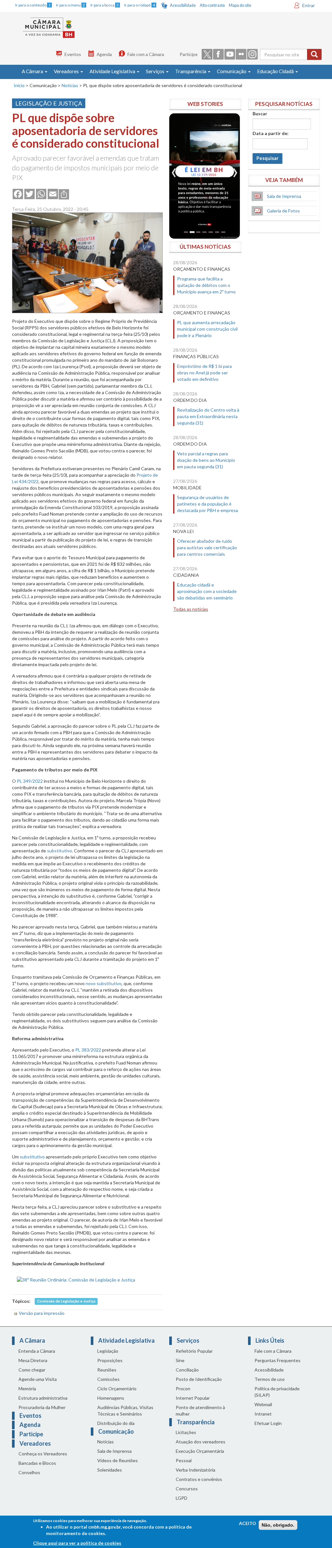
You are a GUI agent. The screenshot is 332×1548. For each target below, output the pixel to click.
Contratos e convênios (199, 1479)
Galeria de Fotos (283, 210)
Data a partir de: (271, 133)
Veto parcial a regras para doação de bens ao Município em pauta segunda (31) (206, 460)
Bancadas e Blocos (37, 1463)
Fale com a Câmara (145, 54)
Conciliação (187, 1369)
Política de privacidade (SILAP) (277, 1392)
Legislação (107, 1351)
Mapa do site (240, 5)
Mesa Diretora (32, 1360)
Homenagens (110, 1398)
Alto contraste (212, 5)
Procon (183, 1388)
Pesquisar (267, 158)
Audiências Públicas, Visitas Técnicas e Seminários (125, 1411)
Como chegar (31, 1369)
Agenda (104, 54)
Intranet (263, 1414)
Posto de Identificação (199, 1379)
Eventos (73, 54)
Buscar (260, 113)
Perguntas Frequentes (278, 1360)
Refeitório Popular (194, 1351)
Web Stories (205, 103)
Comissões (108, 1379)
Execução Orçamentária (200, 1451)
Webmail (263, 1404)
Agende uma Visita (37, 1379)
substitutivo (59, 850)
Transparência (191, 71)
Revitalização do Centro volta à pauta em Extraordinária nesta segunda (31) (208, 416)
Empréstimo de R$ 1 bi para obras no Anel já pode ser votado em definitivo (204, 372)
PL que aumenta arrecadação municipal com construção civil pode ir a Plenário (207, 329)
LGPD (181, 1498)
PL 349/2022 (30, 781)
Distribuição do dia (116, 1423)
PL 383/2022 (88, 1050)
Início (19, 85)
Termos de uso (270, 1379)
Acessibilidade (182, 5)
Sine (180, 1360)
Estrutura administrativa (42, 1398)
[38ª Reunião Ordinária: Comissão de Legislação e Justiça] (76, 1279)
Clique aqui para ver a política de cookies (77, 1543)
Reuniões (106, 1369)
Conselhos (29, 1472)
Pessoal (184, 1460)
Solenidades (109, 1470)
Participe (188, 54)
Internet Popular (193, 1398)
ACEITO (247, 1523)
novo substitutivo (104, 983)
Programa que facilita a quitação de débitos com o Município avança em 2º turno (206, 285)
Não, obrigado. (278, 1525)
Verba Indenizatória (195, 1470)
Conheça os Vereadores (42, 1453)
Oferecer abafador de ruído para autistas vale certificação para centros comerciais (207, 547)
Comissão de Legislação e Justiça (66, 1301)
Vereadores (67, 71)
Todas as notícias (190, 609)
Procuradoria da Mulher (41, 1407)
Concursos (187, 1488)
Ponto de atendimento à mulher (200, 1411)
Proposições (110, 1360)
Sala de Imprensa (284, 196)
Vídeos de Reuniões (117, 1460)
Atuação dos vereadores (200, 1441)
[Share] (64, 193)
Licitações (186, 1432)
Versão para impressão (42, 1313)
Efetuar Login (268, 1423)
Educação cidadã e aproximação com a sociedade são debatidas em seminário (207, 591)
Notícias (70, 85)
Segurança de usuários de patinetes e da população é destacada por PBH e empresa (207, 504)
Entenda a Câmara (36, 1351)
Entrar (308, 5)
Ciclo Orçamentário (116, 1388)
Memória (27, 1388)
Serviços (155, 71)
